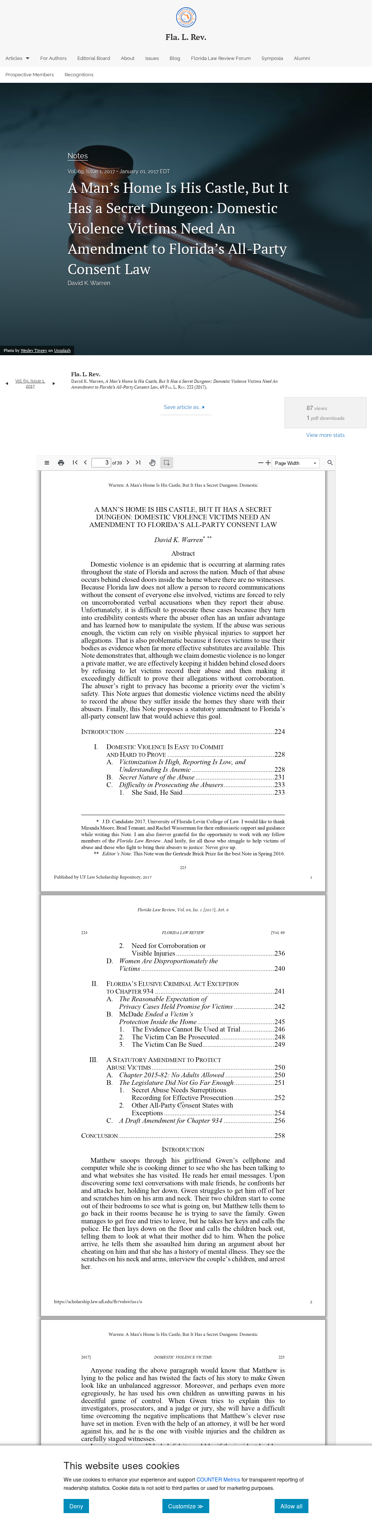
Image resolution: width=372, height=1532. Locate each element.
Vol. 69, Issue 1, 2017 (91, 171)
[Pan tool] (152, 463)
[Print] (61, 463)
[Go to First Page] (75, 462)
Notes (78, 155)
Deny (79, 1505)
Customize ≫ (188, 1505)
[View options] (47, 462)
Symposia (272, 58)
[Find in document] (330, 463)
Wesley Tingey (34, 350)
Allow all (294, 1505)
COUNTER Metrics (218, 1479)
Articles (13, 58)
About (127, 58)
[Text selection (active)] (166, 463)
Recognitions (79, 74)
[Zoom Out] (260, 462)
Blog (175, 58)
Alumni (302, 58)
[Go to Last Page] (138, 462)
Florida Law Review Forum (221, 58)
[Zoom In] (268, 462)
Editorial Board (93, 58)
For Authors (53, 58)
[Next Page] (128, 462)
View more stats (325, 435)
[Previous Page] (85, 462)
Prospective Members (29, 74)
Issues (152, 58)
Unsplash (62, 350)
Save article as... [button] (184, 407)
